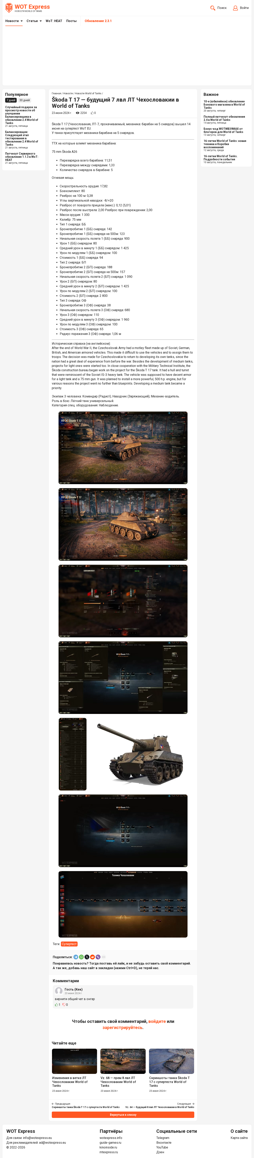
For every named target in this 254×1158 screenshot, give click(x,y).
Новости (12, 21)
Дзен (160, 1152)
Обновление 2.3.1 (98, 21)
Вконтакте (163, 1143)
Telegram (162, 1138)
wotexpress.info (111, 1138)
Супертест (69, 944)
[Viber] (98, 957)
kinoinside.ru (108, 1147)
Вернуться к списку (123, 1114)
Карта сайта (239, 1138)
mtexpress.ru (109, 1152)
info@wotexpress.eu (37, 1138)
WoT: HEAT (54, 21)
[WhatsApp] (81, 957)
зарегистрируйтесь (122, 1027)
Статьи (32, 21)
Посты (71, 21)
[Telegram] (75, 957)
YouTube (162, 1147)
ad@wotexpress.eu (52, 1143)
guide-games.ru (110, 1143)
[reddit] (92, 957)
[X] (87, 957)
